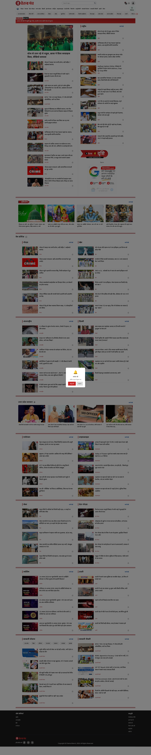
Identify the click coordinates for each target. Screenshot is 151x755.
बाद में (79, 384)
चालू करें (72, 384)
